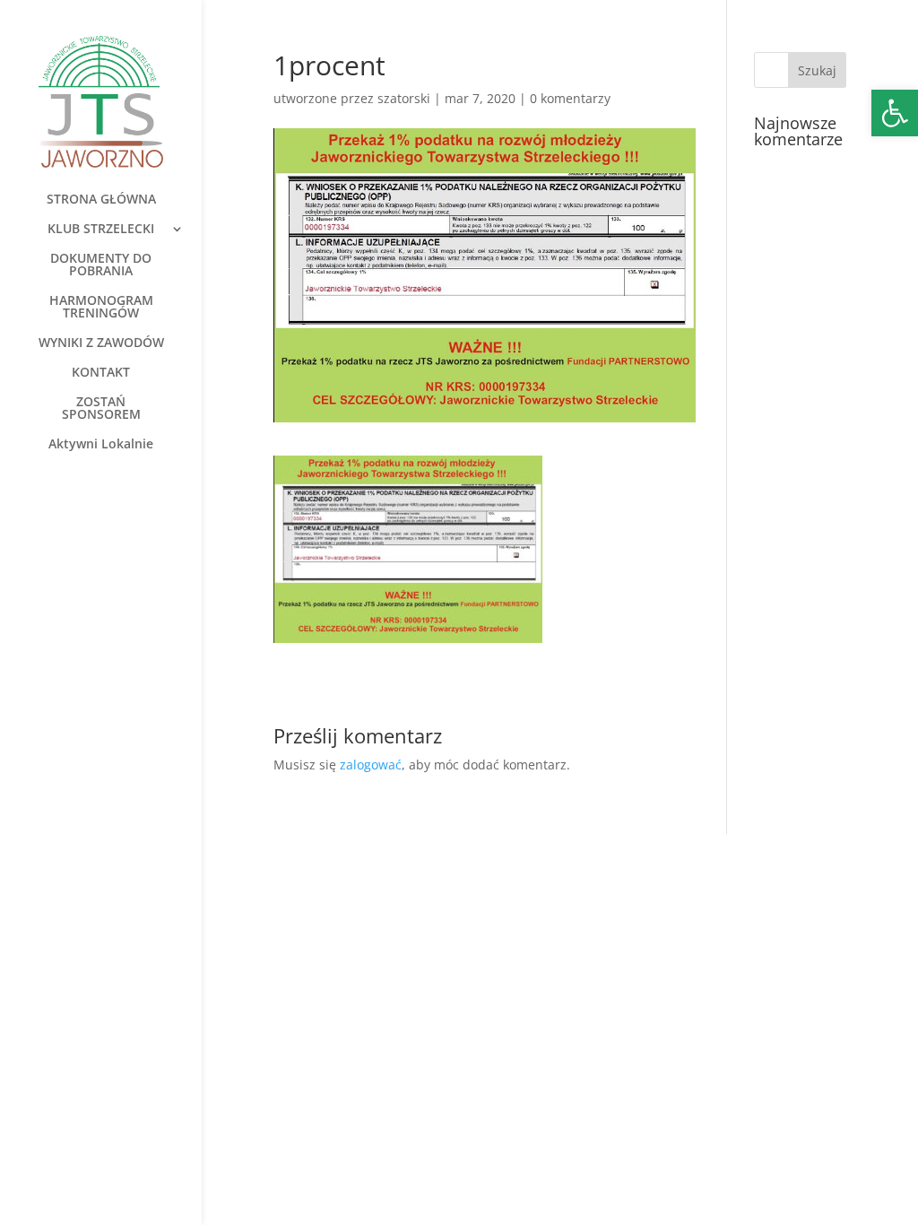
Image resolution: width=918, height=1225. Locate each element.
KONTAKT (101, 373)
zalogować (371, 764)
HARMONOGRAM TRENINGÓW (101, 307)
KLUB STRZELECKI (101, 229)
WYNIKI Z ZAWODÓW (101, 343)
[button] (894, 113)
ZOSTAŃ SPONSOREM (101, 408)
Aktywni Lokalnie (100, 445)
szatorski (403, 98)
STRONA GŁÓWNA (101, 200)
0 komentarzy (570, 98)
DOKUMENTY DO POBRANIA (101, 265)
